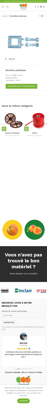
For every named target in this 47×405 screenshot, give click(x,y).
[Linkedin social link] (44, 6)
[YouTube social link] (41, 6)
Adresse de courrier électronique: (14, 311)
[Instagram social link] (38, 6)
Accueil (4, 16)
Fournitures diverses (18, 16)
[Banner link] (12, 229)
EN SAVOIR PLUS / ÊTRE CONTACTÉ (21, 86)
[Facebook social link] (35, 6)
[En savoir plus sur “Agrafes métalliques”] (4, 129)
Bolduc (34, 133)
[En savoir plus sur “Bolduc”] (26, 129)
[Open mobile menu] (3, 6)
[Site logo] (23, 7)
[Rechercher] (7, 6)
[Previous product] (39, 16)
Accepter (23, 401)
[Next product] (44, 16)
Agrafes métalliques (12, 133)
